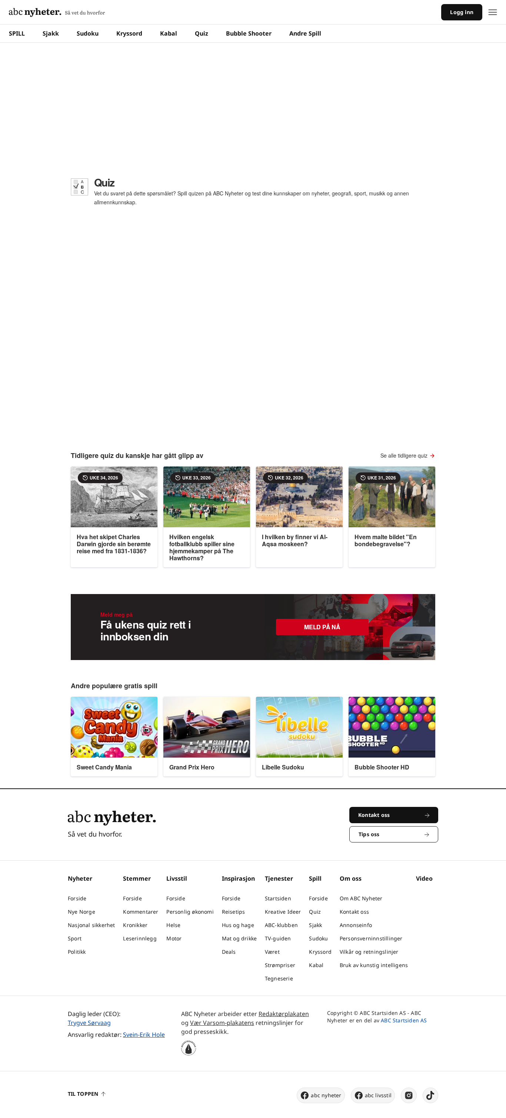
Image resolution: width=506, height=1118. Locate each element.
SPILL (17, 33)
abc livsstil (378, 1095)
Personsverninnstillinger (371, 938)
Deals (229, 951)
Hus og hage (238, 925)
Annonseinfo (356, 925)
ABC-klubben (281, 925)
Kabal (168, 33)
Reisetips (233, 911)
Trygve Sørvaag (89, 1023)
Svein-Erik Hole (144, 1034)
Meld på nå (322, 627)
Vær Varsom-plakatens (222, 1023)
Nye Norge (81, 911)
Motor (174, 938)
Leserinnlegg (139, 938)
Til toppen (83, 1093)
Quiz (201, 33)
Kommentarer (140, 911)
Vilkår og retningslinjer (369, 951)
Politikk (77, 951)
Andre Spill (305, 33)
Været (272, 951)
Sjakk (51, 33)
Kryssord (129, 33)
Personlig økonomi (189, 911)
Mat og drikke (239, 938)
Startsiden (278, 898)
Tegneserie (279, 978)
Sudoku (88, 33)
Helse (173, 925)
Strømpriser (280, 965)
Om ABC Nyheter (361, 898)
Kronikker (135, 925)
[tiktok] (430, 1095)
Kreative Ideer (283, 911)
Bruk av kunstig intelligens (374, 965)
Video (424, 878)
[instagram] (409, 1095)
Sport (74, 938)
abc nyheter (326, 1095)
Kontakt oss (354, 911)
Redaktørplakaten (284, 1014)
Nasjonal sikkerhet (91, 925)
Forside (77, 898)
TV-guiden (278, 938)
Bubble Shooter (249, 33)
